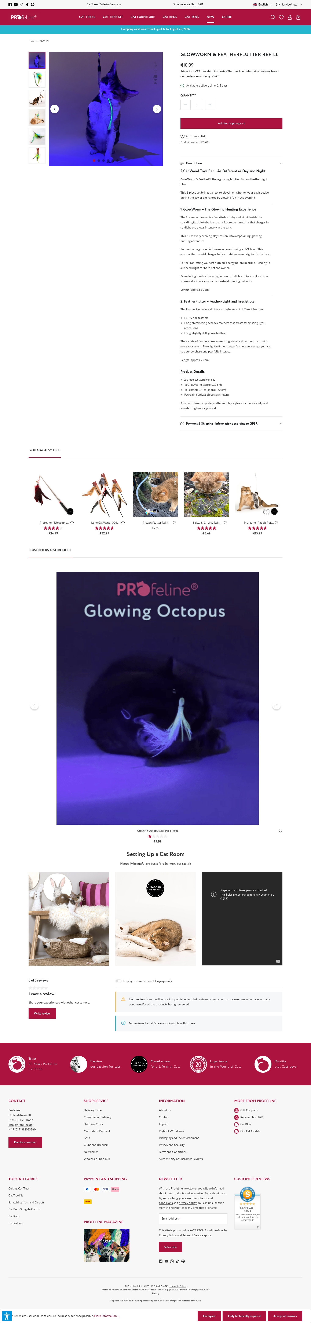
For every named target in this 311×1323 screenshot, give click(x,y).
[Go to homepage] (23, 17)
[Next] (157, 109)
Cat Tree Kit (15, 1195)
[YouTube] (16, 4)
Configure (209, 1316)
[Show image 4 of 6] (108, 160)
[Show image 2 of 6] (99, 160)
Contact (164, 1117)
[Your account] (290, 17)
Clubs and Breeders (96, 1145)
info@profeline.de (20, 1125)
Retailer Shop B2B (251, 1117)
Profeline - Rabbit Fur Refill (257, 523)
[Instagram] (21, 4)
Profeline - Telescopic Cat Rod (53, 523)
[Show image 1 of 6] (94, 160)
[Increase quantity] (210, 105)
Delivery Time (93, 1110)
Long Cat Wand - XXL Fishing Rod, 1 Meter (104, 523)
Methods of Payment (97, 1131)
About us (165, 1110)
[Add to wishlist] (72, 523)
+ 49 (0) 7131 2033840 (22, 1129)
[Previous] (54, 109)
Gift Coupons (249, 1110)
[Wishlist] (281, 17)
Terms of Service (193, 1235)
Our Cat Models (250, 1131)
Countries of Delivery (97, 1117)
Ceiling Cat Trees (19, 1188)
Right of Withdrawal (171, 1131)
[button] (231, 163)
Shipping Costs (93, 1124)
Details (53, 510)
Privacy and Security (172, 1145)
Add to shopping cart (231, 123)
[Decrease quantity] (185, 105)
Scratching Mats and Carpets (26, 1202)
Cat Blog (245, 1124)
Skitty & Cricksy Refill (206, 523)
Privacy (155, 1293)
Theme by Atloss (177, 1286)
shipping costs (140, 1300)
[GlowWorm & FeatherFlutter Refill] (106, 109)
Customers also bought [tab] (51, 550)
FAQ (87, 1138)
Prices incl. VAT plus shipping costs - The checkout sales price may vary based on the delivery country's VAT (229, 74)
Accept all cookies (285, 1316)
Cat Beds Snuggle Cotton (24, 1209)
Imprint (164, 1124)
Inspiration (15, 1223)
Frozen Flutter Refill (155, 523)
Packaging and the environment (179, 1138)
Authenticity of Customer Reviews (181, 1159)
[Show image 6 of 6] (117, 160)
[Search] (273, 17)
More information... (106, 1316)
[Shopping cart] (298, 17)
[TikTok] (27, 4)
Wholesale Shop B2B (97, 1159)
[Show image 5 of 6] (112, 160)
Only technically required (244, 1316)
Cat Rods (14, 1216)
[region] (95, 109)
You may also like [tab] (45, 450)
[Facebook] (10, 4)
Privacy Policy (168, 1235)
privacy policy (188, 1203)
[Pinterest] (32, 4)
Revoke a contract (25, 1142)
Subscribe (170, 1247)
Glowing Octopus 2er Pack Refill (157, 831)
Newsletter (91, 1152)
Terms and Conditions (173, 1152)
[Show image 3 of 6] (103, 160)
